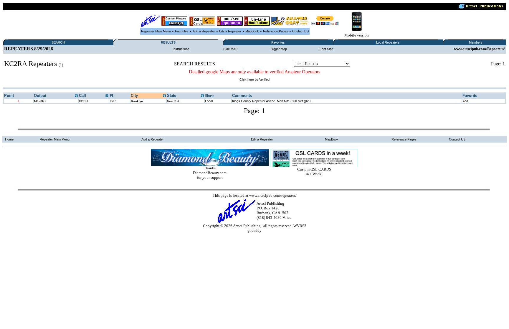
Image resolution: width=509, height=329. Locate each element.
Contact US (300, 31)
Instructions (181, 49)
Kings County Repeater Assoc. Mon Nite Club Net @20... (272, 101)
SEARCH (58, 42)
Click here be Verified (254, 79)
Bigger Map (279, 49)
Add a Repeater (204, 31)
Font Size (326, 49)
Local (209, 101)
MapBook (252, 31)
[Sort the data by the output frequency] (76, 96)
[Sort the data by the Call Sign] (106, 96)
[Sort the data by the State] (202, 96)
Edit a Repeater (230, 31)
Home (9, 139)
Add (465, 101)
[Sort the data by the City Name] (164, 96)
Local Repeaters (388, 42)
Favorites (182, 31)
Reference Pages (275, 31)
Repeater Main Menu (156, 31)
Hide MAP (230, 49)
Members (475, 42)
